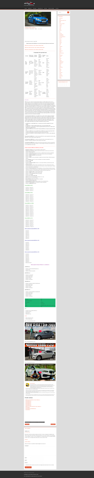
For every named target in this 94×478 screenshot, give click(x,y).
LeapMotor (60, 46)
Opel (60, 59)
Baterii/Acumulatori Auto (62, 20)
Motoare (60, 56)
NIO (59, 57)
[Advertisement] (40, 35)
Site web (26, 462)
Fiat (59, 32)
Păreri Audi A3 (27, 424)
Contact (37, 474)
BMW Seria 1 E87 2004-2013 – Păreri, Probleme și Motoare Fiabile (34, 45)
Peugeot (60, 60)
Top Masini (34, 8)
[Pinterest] (62, 84)
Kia (59, 45)
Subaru (60, 69)
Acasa (26, 8)
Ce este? (57, 8)
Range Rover (61, 62)
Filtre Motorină (61, 35)
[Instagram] (64, 84)
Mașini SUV (30, 8)
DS (59, 31)
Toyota (60, 73)
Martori (45, 8)
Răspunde (26, 439)
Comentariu (27, 445)
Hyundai (60, 42)
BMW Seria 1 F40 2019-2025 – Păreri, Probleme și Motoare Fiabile (34, 49)
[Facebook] (60, 84)
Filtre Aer (60, 33)
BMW (60, 21)
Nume (26, 457)
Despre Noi (34, 474)
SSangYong (60, 67)
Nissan (60, 58)
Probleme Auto (40, 8)
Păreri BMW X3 (53, 424)
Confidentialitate (26, 474)
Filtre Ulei (60, 37)
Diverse (60, 30)
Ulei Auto (60, 74)
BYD (60, 22)
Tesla (60, 71)
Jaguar (60, 43)
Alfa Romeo (61, 18)
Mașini (60, 49)
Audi (60, 19)
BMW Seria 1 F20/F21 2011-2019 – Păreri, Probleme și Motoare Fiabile (34, 47)
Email (26, 460)
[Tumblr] (66, 84)
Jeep (60, 44)
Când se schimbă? (51, 8)
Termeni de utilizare (30, 474)
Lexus (60, 47)
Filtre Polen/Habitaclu (62, 36)
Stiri (59, 68)
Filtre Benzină (61, 34)
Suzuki (60, 70)
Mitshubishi (60, 55)
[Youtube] (67, 84)
